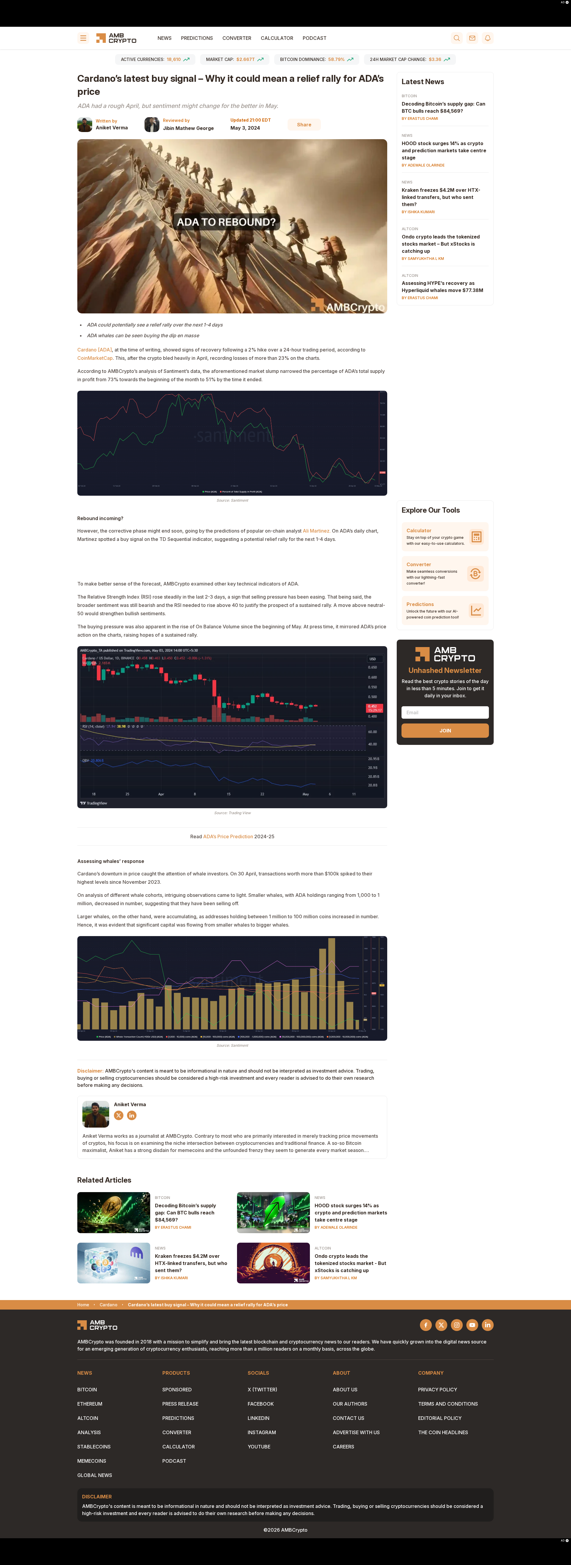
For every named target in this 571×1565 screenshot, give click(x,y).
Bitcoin (162, 1197)
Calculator (277, 38)
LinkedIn (258, 1418)
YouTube (259, 1447)
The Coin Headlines (443, 1432)
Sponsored (177, 1390)
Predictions (197, 38)
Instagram (262, 1432)
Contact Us (348, 1418)
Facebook (261, 1404)
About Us (345, 1390)
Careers (343, 1447)
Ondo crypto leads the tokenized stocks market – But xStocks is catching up (441, 244)
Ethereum (89, 1404)
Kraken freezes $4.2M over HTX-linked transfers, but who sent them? (191, 1263)
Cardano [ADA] (94, 350)
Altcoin (323, 1248)
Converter (236, 38)
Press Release (180, 1404)
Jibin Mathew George (188, 128)
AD (562, 2)
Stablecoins (94, 1447)
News (165, 38)
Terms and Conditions (448, 1404)
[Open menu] (83, 38)
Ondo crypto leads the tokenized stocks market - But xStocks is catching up (350, 1263)
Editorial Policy (440, 1418)
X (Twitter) (262, 1390)
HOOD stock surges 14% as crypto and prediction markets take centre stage (351, 1213)
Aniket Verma (112, 128)
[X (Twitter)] (118, 1115)
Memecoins (91, 1461)
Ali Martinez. (317, 531)
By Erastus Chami (173, 1227)
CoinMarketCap (95, 358)
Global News (94, 1475)
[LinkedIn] (132, 1115)
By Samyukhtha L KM (336, 1278)
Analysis (89, 1432)
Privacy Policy (437, 1390)
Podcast (315, 38)
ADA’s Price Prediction (228, 836)
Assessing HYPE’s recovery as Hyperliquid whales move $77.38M (442, 286)
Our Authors (350, 1404)
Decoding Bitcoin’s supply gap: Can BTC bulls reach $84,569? (185, 1213)
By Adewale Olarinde (336, 1227)
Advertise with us (356, 1432)
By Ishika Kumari (171, 1278)
